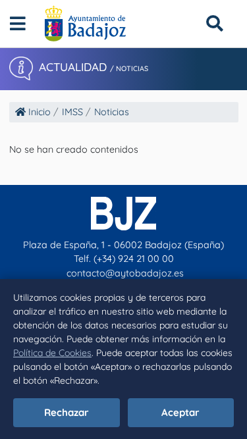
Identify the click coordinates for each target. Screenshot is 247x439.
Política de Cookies (52, 353)
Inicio (38, 112)
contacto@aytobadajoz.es (125, 273)
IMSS (72, 112)
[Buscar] (214, 23)
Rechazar (66, 412)
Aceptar (180, 412)
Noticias (111, 112)
